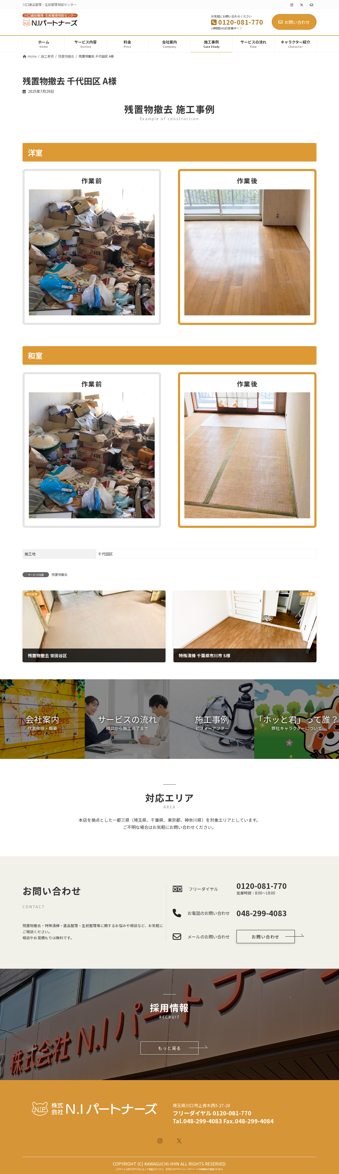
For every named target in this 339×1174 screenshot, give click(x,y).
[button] (42, 719)
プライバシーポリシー (186, 1169)
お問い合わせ (297, 22)
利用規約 (203, 1169)
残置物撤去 (60, 574)
